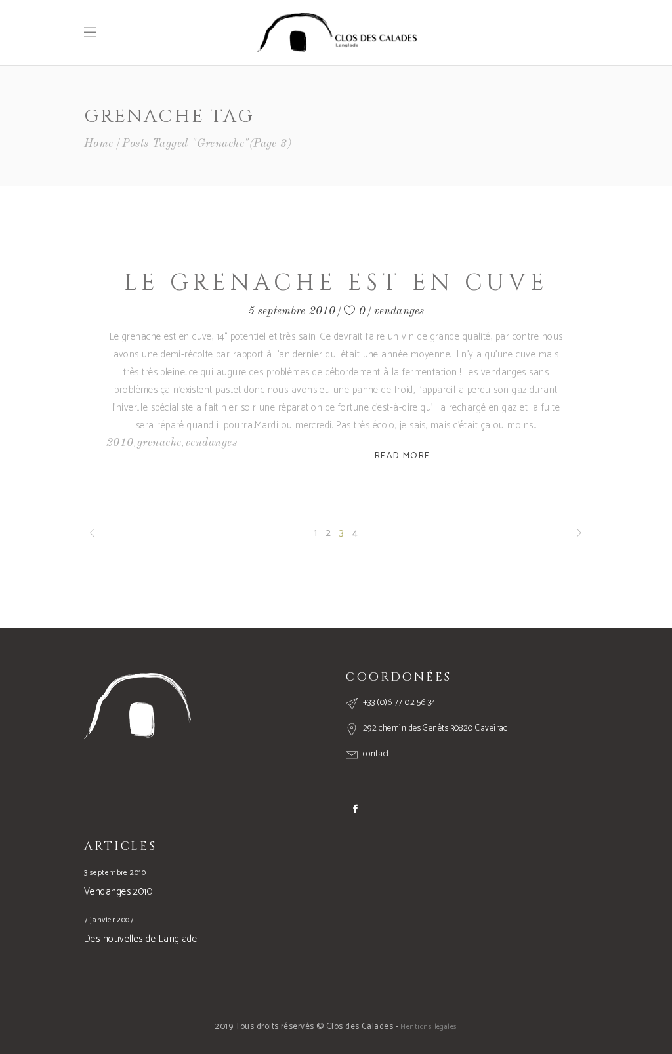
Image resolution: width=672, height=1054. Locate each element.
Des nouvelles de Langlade (140, 939)
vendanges (399, 311)
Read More (402, 456)
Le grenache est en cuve (336, 283)
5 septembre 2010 (292, 311)
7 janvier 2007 (108, 920)
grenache (159, 443)
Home (99, 144)
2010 (120, 443)
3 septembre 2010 (115, 872)
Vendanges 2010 (118, 891)
